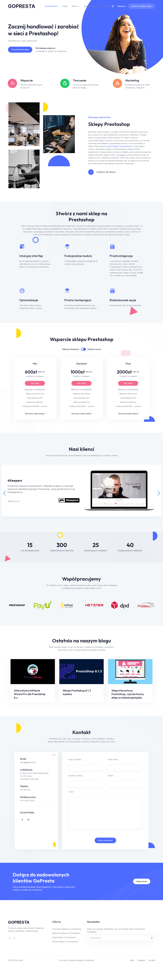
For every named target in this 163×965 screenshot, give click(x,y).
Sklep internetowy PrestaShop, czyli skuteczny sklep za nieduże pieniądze (127, 694)
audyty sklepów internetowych (119, 146)
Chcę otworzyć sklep (20, 49)
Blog (132, 960)
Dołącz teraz (141, 881)
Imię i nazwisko (75, 759)
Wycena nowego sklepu (141, 6)
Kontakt (107, 6)
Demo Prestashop (91, 6)
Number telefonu (76, 776)
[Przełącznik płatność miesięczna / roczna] (83, 349)
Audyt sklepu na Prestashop (64, 937)
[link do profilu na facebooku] (22, 819)
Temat (110, 776)
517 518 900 (25, 790)
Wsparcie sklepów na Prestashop (66, 933)
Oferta (74, 6)
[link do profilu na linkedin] (28, 819)
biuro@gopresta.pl (28, 762)
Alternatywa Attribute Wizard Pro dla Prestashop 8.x (29, 694)
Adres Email (113, 759)
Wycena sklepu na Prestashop (65, 941)
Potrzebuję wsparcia (45, 48)
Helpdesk (141, 960)
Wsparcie (121, 6)
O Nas (64, 6)
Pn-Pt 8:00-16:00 (27, 801)
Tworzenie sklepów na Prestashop (66, 929)
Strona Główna (51, 6)
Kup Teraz (35, 383)
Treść (71, 792)
